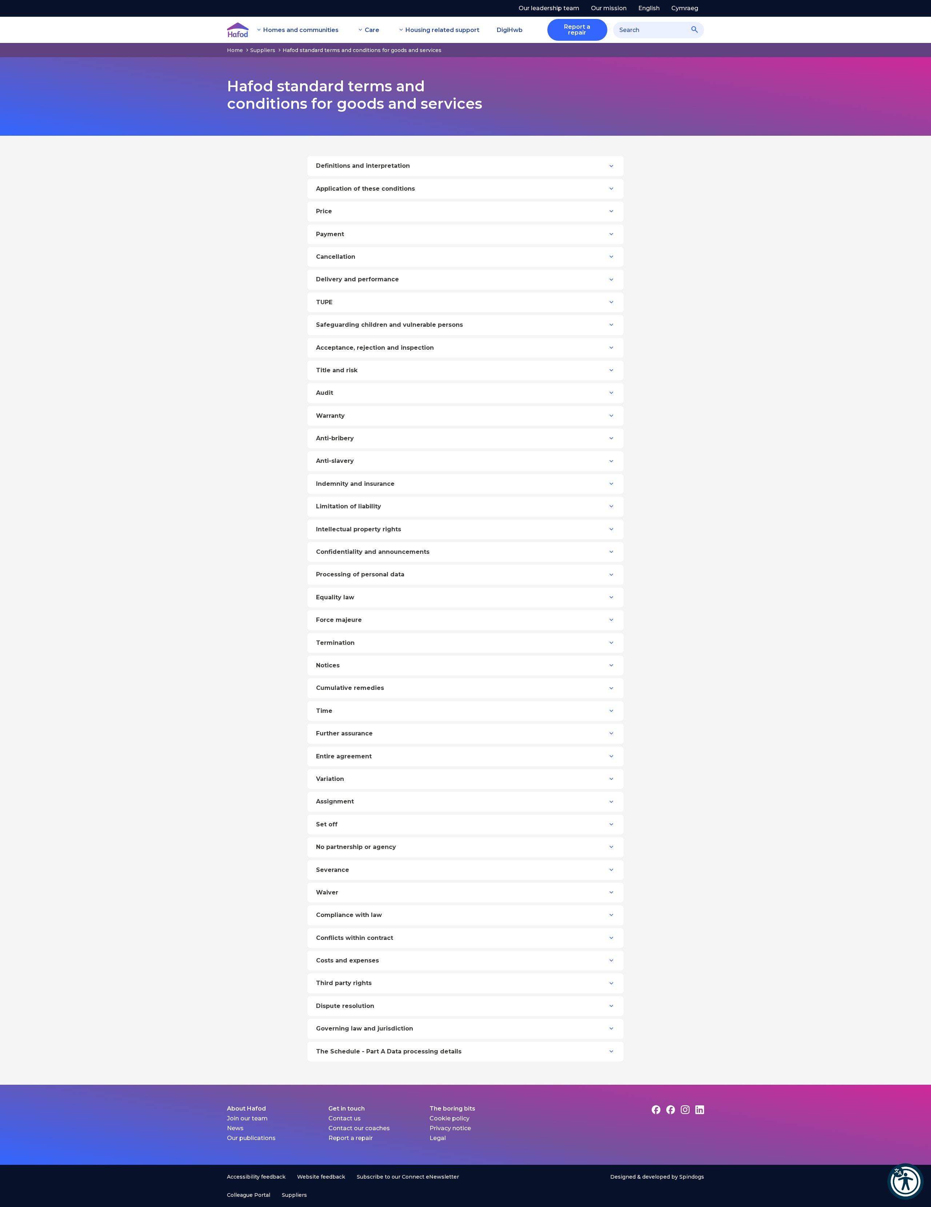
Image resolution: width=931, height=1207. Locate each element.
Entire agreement (344, 756)
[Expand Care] (360, 30)
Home (235, 50)
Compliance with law (349, 915)
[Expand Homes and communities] (259, 30)
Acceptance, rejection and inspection (375, 347)
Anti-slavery (335, 460)
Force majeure (339, 619)
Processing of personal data (360, 574)
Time (324, 710)
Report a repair (350, 1138)
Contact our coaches (359, 1128)
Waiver (327, 892)
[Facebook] (656, 1109)
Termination (335, 642)
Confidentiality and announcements (372, 551)
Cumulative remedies (350, 687)
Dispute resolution (345, 1005)
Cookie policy (449, 1118)
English (649, 8)
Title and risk (336, 370)
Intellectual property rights (358, 529)
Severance (332, 869)
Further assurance (344, 733)
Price (324, 211)
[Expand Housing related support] (401, 30)
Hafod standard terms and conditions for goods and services (362, 50)
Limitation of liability (348, 506)
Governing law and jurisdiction (364, 1028)
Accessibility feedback (256, 1177)
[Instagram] (685, 1109)
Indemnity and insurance (355, 483)
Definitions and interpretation (363, 165)
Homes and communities (301, 30)
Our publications (251, 1138)
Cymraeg (684, 8)
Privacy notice (450, 1128)
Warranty (330, 415)
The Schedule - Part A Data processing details (388, 1051)
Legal (437, 1138)
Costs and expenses (347, 960)
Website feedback (321, 1177)
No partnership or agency (356, 846)
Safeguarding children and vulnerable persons (389, 324)
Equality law (335, 597)
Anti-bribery (335, 438)
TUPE (324, 302)
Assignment (335, 801)
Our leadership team (549, 8)
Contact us (344, 1118)
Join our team (247, 1118)
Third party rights (344, 983)
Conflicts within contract (354, 937)
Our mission (609, 8)
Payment (330, 234)
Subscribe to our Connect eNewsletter (408, 1177)
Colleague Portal (248, 1195)
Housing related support (442, 30)
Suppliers (262, 50)
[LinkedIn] (699, 1109)
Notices (328, 665)
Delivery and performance (357, 279)
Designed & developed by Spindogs (657, 1177)
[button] (905, 1181)
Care (372, 30)
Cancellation (335, 256)
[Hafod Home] (238, 30)
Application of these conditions (365, 188)
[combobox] (658, 30)
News (235, 1128)
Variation (330, 778)
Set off (326, 824)
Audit (324, 392)
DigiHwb (510, 30)
